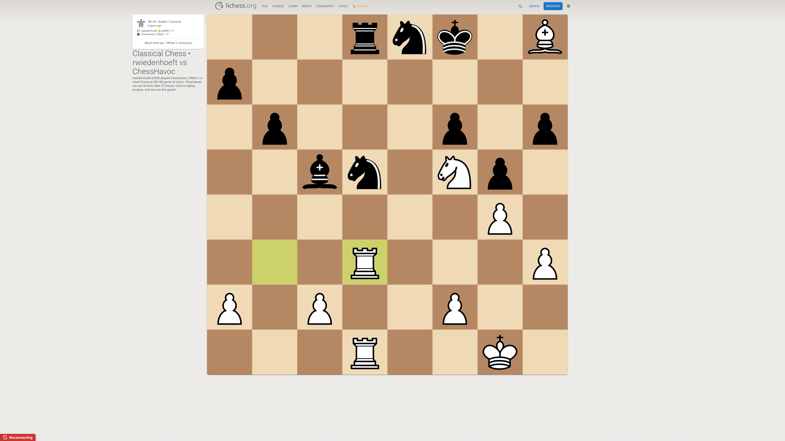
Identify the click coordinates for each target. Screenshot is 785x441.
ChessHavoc (154, 34)
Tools (343, 6)
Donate (362, 6)
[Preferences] (568, 6)
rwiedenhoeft (157, 30)
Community (325, 6)
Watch (307, 6)
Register (553, 6)
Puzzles (278, 6)
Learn (292, 6)
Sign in (534, 6)
